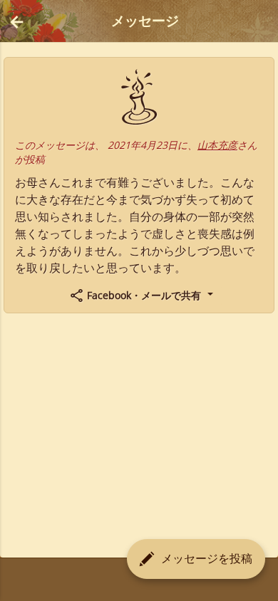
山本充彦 (217, 145)
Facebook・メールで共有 (144, 295)
